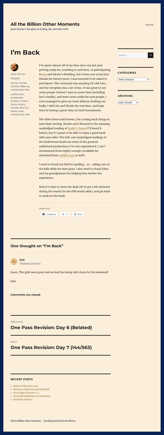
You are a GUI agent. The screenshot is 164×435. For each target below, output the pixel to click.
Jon (44, 74)
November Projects (23, 399)
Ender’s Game (77, 128)
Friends (23, 83)
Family (14, 83)
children (15, 101)
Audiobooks (17, 97)
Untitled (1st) (17, 89)
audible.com (66, 155)
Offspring (24, 86)
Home (149, 24)
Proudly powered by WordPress (60, 421)
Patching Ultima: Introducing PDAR (31, 389)
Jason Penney (18, 74)
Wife (27, 89)
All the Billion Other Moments (45, 24)
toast (20, 111)
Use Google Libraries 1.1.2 (26, 392)
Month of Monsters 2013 (25, 386)
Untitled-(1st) (17, 114)
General (15, 86)
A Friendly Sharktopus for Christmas (31, 396)
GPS (21, 107)
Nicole (14, 111)
